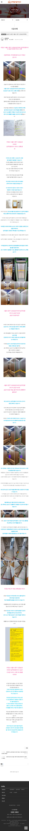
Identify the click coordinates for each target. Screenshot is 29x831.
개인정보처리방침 (12, 805)
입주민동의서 (12, 789)
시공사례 (15, 792)
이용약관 (18, 805)
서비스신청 (3, 795)
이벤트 (11, 792)
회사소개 (3, 801)
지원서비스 (3, 789)
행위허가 (23, 789)
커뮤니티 (3, 792)
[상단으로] (26, 828)
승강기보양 (18, 789)
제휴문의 (3, 798)
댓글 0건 (6, 39)
